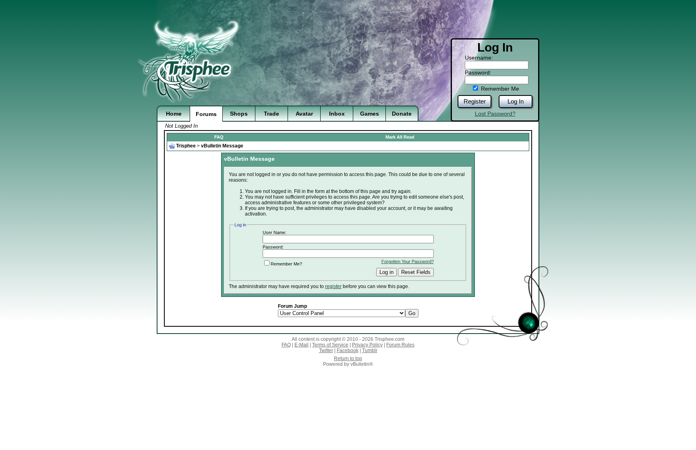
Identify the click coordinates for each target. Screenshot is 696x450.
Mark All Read (399, 137)
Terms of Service (330, 345)
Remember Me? (286, 263)
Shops (239, 113)
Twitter (326, 350)
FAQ (219, 137)
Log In (516, 101)
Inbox (337, 113)
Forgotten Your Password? (407, 261)
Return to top (348, 358)
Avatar (304, 113)
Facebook (347, 350)
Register (475, 101)
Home (174, 113)
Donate (402, 113)
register (333, 286)
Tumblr (369, 350)
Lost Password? (495, 113)
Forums (206, 114)
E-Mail (301, 345)
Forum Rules (400, 345)
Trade (271, 113)
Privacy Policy (367, 345)
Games (369, 113)
